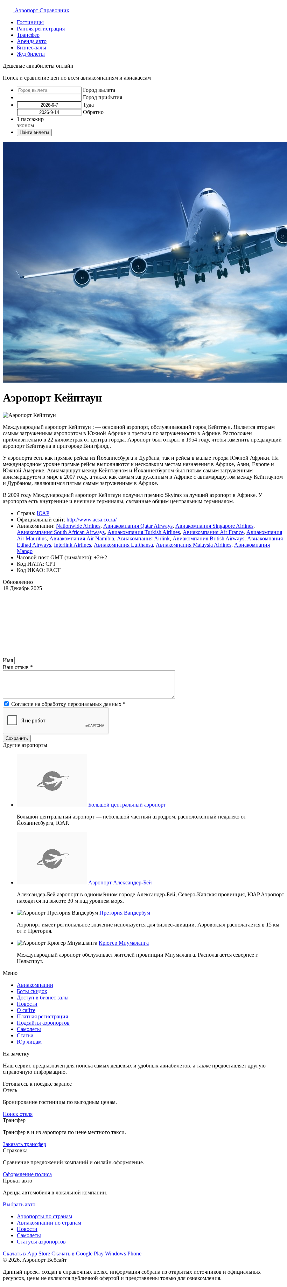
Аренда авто (32, 41)
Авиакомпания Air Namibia (81, 538)
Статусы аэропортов (41, 1242)
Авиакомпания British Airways (208, 538)
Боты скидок (32, 991)
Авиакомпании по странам (49, 1223)
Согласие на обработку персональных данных (68, 704)
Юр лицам (29, 1042)
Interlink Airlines (72, 545)
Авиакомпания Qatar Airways (138, 526)
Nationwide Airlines (78, 526)
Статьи (25, 1035)
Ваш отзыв (18, 667)
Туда (88, 105)
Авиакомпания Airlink (143, 538)
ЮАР (43, 513)
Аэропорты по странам (44, 1216)
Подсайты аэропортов (43, 1023)
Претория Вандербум (124, 913)
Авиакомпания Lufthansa (123, 545)
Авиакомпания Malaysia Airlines (193, 545)
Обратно (93, 112)
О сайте (26, 1010)
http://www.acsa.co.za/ (91, 520)
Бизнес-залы (31, 47)
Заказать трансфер (24, 1144)
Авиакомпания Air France (213, 532)
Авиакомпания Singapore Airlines (214, 526)
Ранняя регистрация (41, 29)
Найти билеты (34, 132)
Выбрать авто (19, 1204)
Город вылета (99, 90)
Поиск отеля (18, 1114)
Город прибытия (102, 97)
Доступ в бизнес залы (43, 997)
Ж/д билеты (31, 54)
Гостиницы (30, 22)
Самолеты (29, 1029)
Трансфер (28, 35)
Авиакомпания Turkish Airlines (143, 532)
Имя (8, 660)
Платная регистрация (42, 1016)
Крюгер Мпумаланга (124, 943)
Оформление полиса (27, 1174)
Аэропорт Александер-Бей (120, 882)
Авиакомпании (35, 985)
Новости (27, 1004)
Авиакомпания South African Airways (61, 532)
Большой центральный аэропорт (127, 805)
